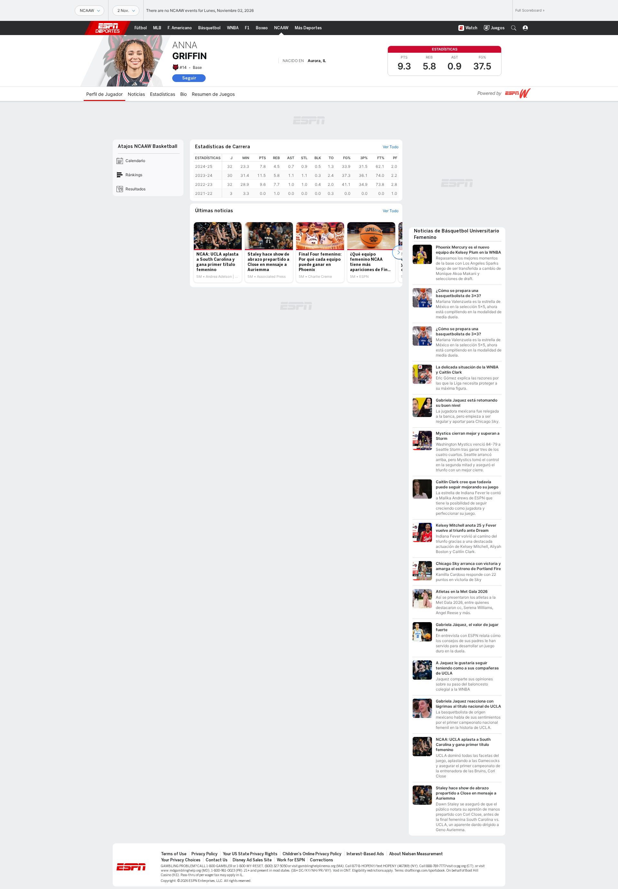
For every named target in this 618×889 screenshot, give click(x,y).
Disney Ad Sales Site (252, 860)
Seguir (189, 78)
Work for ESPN (291, 860)
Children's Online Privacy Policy (312, 854)
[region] (310, 176)
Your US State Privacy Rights (250, 854)
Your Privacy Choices (181, 860)
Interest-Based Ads (365, 854)
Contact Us (217, 860)
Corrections (321, 860)
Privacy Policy (205, 854)
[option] (218, 252)
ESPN (107, 28)
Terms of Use (173, 854)
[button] (513, 28)
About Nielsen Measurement (416, 854)
